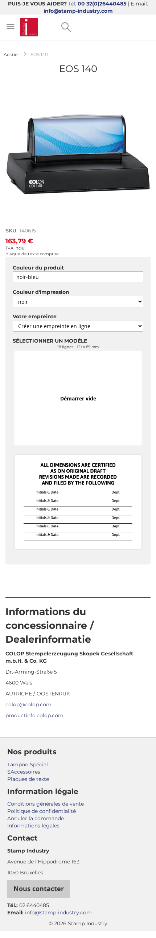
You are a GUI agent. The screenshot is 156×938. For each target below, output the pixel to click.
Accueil (12, 54)
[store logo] (29, 27)
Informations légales (33, 825)
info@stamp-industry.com (78, 11)
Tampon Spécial (27, 764)
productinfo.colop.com (34, 715)
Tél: (97, 3)
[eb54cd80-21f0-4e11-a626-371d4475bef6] (78, 502)
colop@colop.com (28, 704)
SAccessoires (23, 772)
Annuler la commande (35, 818)
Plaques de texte (28, 779)
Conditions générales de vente (45, 804)
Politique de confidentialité (41, 811)
